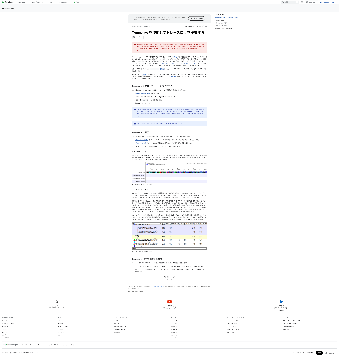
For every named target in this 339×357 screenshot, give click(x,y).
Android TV (117, 332)
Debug (144, 74)
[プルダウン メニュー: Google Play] (69, 2)
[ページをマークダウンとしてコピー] (139, 37)
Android (4, 321)
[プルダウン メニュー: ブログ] (81, 2)
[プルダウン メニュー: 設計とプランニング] (45, 2)
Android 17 (174, 321)
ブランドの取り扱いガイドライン (28, 352)
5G (59, 335)
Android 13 (174, 332)
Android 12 (174, 335)
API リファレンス (231, 326)
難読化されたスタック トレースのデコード (183, 114)
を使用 (157, 69)
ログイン (334, 2)
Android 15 (174, 326)
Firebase (40, 345)
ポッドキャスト (6, 338)
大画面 (116, 321)
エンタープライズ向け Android (10, 324)
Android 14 (174, 329)
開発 (51, 2)
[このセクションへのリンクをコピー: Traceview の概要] (151, 133)
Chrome (32, 345)
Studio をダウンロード (233, 329)
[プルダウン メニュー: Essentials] (27, 2)
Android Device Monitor (142, 94)
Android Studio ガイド (233, 321)
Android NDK (230, 332)
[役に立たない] (206, 26)
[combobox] (290, 2)
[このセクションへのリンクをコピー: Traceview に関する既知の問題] (163, 259)
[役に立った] (203, 26)
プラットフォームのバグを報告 (291, 321)
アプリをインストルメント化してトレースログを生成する (177, 63)
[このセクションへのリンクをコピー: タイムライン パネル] (150, 152)
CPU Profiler (172, 77)
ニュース (4, 332)
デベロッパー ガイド (232, 324)
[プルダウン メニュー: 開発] (54, 2)
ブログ (77, 2)
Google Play (63, 2)
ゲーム (60, 321)
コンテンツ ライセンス (158, 286)
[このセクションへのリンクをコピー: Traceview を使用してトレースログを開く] (174, 86)
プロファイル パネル (141, 143)
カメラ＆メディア (63, 329)
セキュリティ (5, 326)
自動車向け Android (119, 329)
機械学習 (60, 324)
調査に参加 (286, 329)
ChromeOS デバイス (120, 326)
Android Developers (137, 26)
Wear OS (116, 324)
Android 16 (174, 324)
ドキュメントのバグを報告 (290, 324)
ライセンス (14, 352)
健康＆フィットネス (63, 326)
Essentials (21, 2)
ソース (4, 329)
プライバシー (62, 332)
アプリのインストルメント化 (166, 46)
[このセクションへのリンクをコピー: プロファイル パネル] (150, 190)
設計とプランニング (37, 2)
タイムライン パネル (141, 140)
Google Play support (288, 326)
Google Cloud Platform (53, 345)
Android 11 (173, 338)
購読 (319, 353)
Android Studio (324, 2)
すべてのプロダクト (68, 345)
